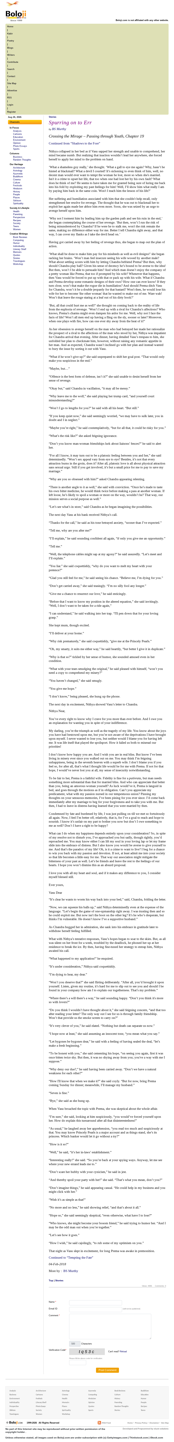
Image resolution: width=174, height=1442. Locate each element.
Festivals (17, 185)
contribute (12, 62)
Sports (16, 149)
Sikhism (17, 200)
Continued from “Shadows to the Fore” (74, 143)
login (10, 104)
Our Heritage (16, 164)
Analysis (17, 131)
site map (11, 83)
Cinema (17, 179)
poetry (10, 40)
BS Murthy (59, 129)
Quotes (16, 255)
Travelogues (19, 261)
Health (16, 211)
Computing (18, 240)
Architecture (19, 167)
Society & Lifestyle (19, 208)
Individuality (19, 246)
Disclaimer (154, 1423)
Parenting (17, 214)
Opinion (17, 143)
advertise (12, 90)
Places (16, 197)
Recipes (17, 220)
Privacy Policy (141, 1423)
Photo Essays (20, 146)
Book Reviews (20, 237)
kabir (10, 33)
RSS (9, 97)
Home (130, 1423)
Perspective (19, 217)
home (10, 26)
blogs (10, 48)
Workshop (18, 264)
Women (17, 229)
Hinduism (17, 188)
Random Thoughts (22, 159)
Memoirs (17, 252)
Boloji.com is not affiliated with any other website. (142, 20)
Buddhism (18, 176)
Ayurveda (17, 173)
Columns (14, 153)
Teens (16, 226)
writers (11, 55)
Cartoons (17, 134)
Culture (16, 182)
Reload (123, 1351)
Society (17, 223)
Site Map (165, 1423)
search (10, 69)
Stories (16, 258)
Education (18, 137)
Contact (11, 76)
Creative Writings (19, 233)
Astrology (17, 170)
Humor (16, 243)
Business (17, 157)
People (16, 194)
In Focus (14, 127)
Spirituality (18, 203)
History (16, 191)
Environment (19, 140)
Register (11, 112)
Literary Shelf (19, 249)
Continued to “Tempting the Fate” (71, 1257)
